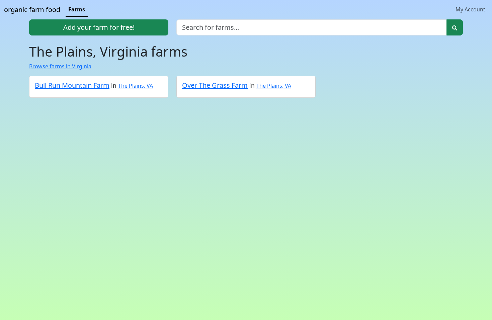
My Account (470, 9)
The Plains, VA (135, 85)
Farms (76, 9)
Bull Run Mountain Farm (72, 85)
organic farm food (32, 9)
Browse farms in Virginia (60, 66)
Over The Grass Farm (215, 85)
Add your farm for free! (99, 27)
